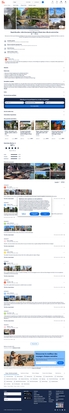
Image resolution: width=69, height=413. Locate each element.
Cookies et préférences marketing (39, 398)
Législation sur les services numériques (40, 401)
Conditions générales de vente (39, 399)
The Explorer (51, 401)
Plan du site (36, 403)
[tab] (11, 373)
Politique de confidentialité (36, 368)
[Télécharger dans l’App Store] (28, 398)
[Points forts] (64, 71)
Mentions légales (36, 394)
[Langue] (61, 1)
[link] (11, 130)
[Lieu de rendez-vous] (64, 111)
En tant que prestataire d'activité (60, 394)
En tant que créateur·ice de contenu (60, 397)
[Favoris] (52, 1)
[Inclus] (64, 92)
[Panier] (57, 1)
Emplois (50, 394)
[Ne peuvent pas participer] (64, 95)
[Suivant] (65, 130)
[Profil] (65, 1)
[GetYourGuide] (3, 2)
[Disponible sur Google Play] (28, 393)
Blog (49, 396)
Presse (50, 398)
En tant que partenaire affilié (60, 400)
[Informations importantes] (64, 115)
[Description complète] (64, 81)
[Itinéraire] (64, 67)
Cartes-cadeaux (51, 399)
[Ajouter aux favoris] (17, 122)
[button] (34, 34)
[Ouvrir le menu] (64, 187)
